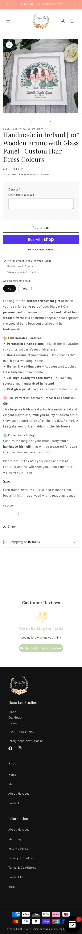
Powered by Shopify (64, 928)
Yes (24, 288)
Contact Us (16, 877)
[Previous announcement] (7, 4)
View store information (23, 272)
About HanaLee (18, 793)
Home (12, 775)
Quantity (8, 505)
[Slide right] (50, 121)
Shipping (21, 174)
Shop (11, 784)
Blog (11, 887)
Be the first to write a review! (41, 648)
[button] (8, 20)
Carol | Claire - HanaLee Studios (34, 928)
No (10, 288)
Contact (13, 803)
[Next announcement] (74, 4)
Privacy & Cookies (21, 858)
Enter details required (21, 194)
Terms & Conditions (22, 867)
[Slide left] (31, 121)
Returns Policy (18, 849)
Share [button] (12, 526)
